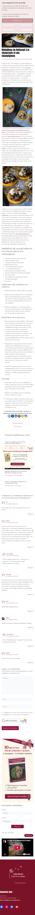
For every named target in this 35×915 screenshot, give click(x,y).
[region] (17, 16)
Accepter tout (17, 20)
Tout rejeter (17, 30)
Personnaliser (17, 25)
